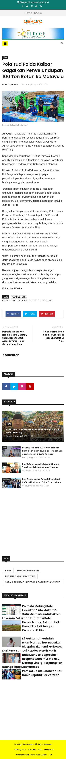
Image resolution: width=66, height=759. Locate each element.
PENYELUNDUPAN (19, 301)
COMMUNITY (7, 479)
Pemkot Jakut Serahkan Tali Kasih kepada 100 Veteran (42, 673)
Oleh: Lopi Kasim (10, 84)
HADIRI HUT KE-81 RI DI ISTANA (20, 576)
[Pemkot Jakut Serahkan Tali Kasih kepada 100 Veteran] (11, 674)
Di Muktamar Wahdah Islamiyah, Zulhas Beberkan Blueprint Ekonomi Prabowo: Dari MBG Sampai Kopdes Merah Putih (32, 644)
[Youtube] (36, 6)
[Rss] (41, 6)
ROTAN (33, 301)
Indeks (37, 13)
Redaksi (32, 749)
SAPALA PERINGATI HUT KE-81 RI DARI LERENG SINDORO (32, 582)
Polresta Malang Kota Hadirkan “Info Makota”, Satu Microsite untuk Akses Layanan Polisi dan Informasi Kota (31, 612)
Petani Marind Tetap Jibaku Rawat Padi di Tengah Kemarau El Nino (42, 626)
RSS (50, 755)
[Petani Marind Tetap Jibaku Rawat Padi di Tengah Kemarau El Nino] (11, 625)
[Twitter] (27, 6)
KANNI (8, 570)
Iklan (40, 749)
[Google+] (32, 6)
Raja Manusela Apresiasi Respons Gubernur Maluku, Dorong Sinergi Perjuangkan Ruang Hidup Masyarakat (32, 661)
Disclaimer (49, 749)
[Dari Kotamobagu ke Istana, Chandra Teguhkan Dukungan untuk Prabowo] (11, 468)
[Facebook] (23, 6)
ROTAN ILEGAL (45, 301)
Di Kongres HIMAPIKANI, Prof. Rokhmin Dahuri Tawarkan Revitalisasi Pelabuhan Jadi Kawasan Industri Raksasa (42, 450)
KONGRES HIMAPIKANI (28, 570)
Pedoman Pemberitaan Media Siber (31, 755)
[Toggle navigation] (5, 43)
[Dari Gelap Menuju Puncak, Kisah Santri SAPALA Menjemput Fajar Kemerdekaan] (11, 483)
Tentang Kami (20, 749)
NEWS (5, 57)
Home (28, 13)
